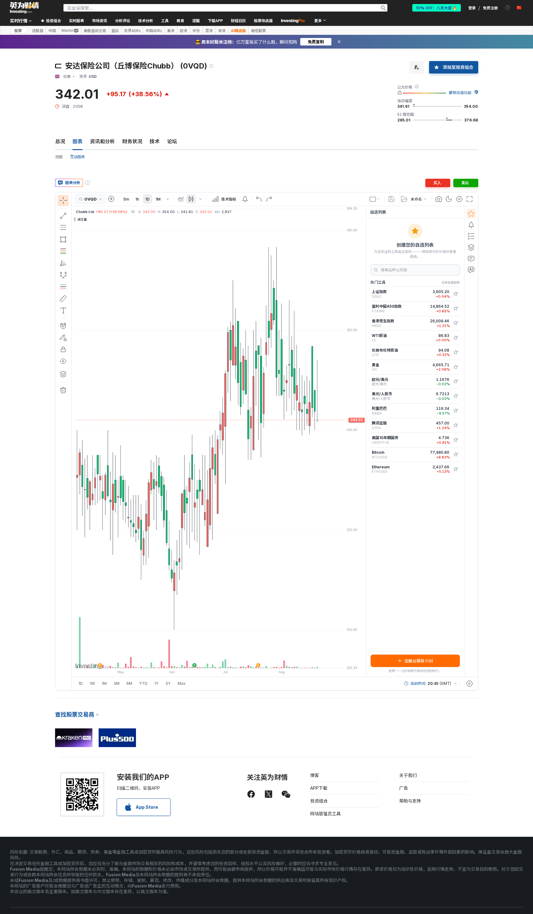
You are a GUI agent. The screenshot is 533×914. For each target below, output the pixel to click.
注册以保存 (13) (418, 660)
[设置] (469, 683)
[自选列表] (471, 214)
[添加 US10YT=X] (455, 440)
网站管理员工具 (325, 813)
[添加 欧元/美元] (455, 381)
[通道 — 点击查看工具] (63, 227)
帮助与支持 (410, 800)
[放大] (210, 660)
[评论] (471, 258)
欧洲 (183, 30)
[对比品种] (111, 199)
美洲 (171, 30)
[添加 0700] (455, 425)
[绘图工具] (73, 441)
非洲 (222, 30)
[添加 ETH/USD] (455, 469)
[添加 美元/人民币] (455, 396)
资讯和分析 (102, 141)
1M (158, 199)
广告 (403, 788)
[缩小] (202, 660)
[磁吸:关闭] (63, 325)
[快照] (438, 199)
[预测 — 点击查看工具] (63, 286)
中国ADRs (154, 30)
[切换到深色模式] (449, 199)
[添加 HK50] (455, 323)
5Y (168, 683)
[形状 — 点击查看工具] (63, 239)
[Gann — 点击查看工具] (63, 263)
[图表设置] (459, 199)
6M (129, 683)
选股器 (37, 30)
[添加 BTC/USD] (455, 454)
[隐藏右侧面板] (364, 441)
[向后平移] (219, 660)
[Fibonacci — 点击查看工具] (63, 251)
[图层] (63, 374)
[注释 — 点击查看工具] (63, 310)
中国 (52, 30)
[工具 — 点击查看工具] (63, 298)
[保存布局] (391, 199)
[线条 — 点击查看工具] (63, 215)
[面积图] (180, 199)
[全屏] (469, 199)
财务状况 (132, 141)
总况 (60, 141)
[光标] (63, 200)
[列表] (471, 236)
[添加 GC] (455, 367)
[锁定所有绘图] (63, 349)
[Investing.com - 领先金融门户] (24, 8)
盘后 (115, 30)
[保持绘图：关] (63, 337)
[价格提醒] (245, 199)
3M (116, 683)
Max (181, 683)
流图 (59, 156)
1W (92, 683)
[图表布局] (375, 199)
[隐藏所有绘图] (63, 361)
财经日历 (238, 20)
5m (126, 199)
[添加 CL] (455, 338)
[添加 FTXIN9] (455, 308)
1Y (156, 683)
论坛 (172, 141)
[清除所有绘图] (63, 390)
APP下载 (318, 788)
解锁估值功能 (460, 92)
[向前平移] (227, 660)
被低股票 (258, 30)
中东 (196, 30)
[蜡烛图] (191, 199)
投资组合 (319, 800)
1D (147, 199)
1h (137, 199)
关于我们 (408, 775)
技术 (155, 141)
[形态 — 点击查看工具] (63, 275)
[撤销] (259, 199)
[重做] (269, 199)
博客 (314, 775)
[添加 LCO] (455, 352)
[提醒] (471, 225)
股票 (18, 30)
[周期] (167, 199)
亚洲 (209, 30)
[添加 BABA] (455, 410)
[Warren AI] (471, 270)
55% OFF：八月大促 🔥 (436, 7)
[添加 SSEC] (455, 294)
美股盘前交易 (95, 30)
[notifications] (507, 8)
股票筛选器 (263, 20)
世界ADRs (132, 30)
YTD (143, 683)
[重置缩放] (235, 660)
